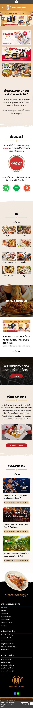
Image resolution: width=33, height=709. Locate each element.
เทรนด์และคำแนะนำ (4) (7, 668)
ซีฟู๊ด (24, 275)
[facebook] (15, 693)
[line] (18, 693)
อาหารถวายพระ (5, 650)
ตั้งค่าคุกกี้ (24, 704)
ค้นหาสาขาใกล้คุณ (6, 617)
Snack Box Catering (7, 635)
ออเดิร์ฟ (9, 249)
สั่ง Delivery (4, 608)
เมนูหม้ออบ (24, 262)
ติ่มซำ (24, 235)
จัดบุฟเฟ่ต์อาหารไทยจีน (7, 644)
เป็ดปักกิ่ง (24, 249)
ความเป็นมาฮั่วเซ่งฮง (6, 623)
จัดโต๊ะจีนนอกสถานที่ (6, 641)
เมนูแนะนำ (9, 235)
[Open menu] (2, 7)
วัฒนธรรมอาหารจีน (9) (7, 665)
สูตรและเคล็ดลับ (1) (6, 662)
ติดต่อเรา (3, 625)
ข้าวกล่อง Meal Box (6, 638)
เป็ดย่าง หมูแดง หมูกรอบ (9, 262)
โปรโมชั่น (3, 611)
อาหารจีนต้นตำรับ (9, 275)
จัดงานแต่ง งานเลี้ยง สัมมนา (8, 647)
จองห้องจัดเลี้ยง (5, 620)
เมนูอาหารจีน (4, 614)
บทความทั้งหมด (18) (6, 659)
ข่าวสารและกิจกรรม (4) (7, 671)
